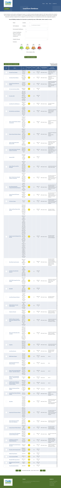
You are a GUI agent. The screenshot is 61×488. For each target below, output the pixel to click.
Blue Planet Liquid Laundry (14, 262)
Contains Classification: (17, 34)
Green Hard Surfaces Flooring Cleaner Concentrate (14, 150)
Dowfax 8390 (11, 157)
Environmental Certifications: (18, 29)
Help (47, 3)
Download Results (54, 64)
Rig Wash (11, 401)
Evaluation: (15, 41)
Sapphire (10, 344)
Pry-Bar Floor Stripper (13, 72)
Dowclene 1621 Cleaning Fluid (14, 449)
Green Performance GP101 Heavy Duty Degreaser (14, 421)
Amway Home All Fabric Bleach (15, 427)
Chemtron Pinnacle (12, 311)
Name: (14, 22)
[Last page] (44, 470)
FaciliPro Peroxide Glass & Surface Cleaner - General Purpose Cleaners (14, 383)
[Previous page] (20, 470)
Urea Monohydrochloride (13, 465)
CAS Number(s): (16, 26)
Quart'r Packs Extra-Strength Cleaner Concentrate (14, 178)
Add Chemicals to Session (11, 64)
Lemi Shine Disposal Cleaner (14, 297)
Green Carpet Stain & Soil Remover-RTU (14, 143)
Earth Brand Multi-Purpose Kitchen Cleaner (14, 363)
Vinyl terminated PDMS (13, 456)
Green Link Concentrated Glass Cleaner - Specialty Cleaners (15, 371)
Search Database (31, 57)
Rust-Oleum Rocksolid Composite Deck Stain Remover (15, 187)
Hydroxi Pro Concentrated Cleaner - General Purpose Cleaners (14, 377)
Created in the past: (16, 39)
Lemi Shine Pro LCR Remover (14, 103)
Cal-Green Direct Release (14, 77)
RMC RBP (11, 288)
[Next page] (41, 470)
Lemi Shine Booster (12, 351)
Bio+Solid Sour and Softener (14, 111)
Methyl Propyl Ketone (13, 453)
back (7, 8)
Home (43, 3)
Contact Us (55, 3)
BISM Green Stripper (13, 356)
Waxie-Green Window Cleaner (15, 134)
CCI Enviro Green (12, 201)
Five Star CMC (12, 95)
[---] (37, 31)
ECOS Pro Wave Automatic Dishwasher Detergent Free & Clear (14, 320)
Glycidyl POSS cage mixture (14, 459)
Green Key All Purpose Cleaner (15, 412)
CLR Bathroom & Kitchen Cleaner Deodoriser (13, 440)
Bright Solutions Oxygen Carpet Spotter (13, 305)
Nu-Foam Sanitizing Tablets (14, 89)
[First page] (17, 470)
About (50, 3)
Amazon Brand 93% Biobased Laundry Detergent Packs (14, 434)
